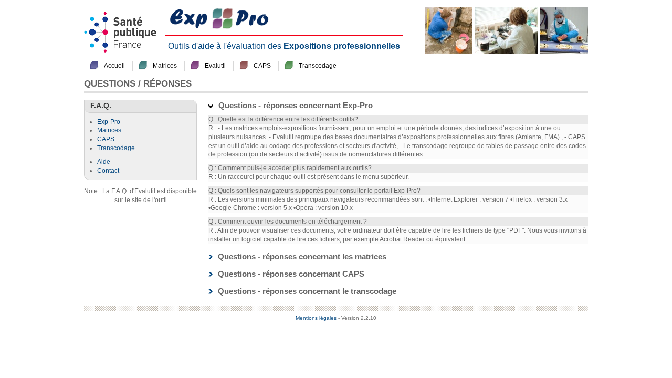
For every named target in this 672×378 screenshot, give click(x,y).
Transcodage (318, 65)
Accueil (114, 65)
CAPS (262, 65)
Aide (103, 161)
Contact (108, 170)
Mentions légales (316, 318)
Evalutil (215, 65)
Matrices (165, 65)
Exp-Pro (108, 121)
